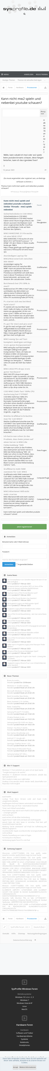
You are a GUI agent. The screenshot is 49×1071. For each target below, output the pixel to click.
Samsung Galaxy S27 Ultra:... (17, 754)
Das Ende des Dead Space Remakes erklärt (23, 632)
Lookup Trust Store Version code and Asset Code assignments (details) (24, 800)
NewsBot (10, 682)
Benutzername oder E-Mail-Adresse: (15, 542)
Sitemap (21, 933)
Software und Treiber (24, 1033)
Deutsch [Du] (39, 927)
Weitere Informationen (27, 1067)
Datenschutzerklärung (22, 940)
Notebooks (24, 1042)
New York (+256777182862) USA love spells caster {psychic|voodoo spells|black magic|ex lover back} (24, 876)
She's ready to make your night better (16, 779)
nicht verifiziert (7, 815)
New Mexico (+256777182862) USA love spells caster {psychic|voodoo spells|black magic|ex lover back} (24, 859)
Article (9, 584)
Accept (15, 1067)
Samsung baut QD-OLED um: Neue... (20, 722)
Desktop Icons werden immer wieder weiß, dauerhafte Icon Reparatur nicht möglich (24, 782)
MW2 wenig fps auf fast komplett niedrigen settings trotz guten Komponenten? (18, 342)
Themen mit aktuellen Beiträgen (30, 80)
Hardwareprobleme (24, 1036)
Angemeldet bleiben (25, 564)
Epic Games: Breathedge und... (18, 733)
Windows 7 (24, 1000)
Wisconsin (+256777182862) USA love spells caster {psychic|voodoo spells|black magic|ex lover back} (24, 854)
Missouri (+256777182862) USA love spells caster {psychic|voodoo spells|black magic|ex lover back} (24, 887)
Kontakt (6, 933)
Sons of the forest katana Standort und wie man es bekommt (25, 639)
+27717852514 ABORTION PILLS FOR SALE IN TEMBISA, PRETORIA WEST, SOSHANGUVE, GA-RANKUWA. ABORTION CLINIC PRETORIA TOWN (24, 881)
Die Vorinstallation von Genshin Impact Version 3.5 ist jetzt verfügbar (27, 581)
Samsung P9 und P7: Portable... (18, 712)
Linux (24, 1006)
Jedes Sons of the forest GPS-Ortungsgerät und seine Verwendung (26, 627)
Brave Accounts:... (13, 680)
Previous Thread (18, 192)
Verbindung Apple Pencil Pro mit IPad (16, 840)
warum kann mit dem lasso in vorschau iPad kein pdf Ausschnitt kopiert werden (24, 823)
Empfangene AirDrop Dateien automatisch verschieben (22, 803)
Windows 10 (20, 997)
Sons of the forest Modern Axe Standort (21, 598)
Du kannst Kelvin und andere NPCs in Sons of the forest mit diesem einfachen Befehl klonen (25, 587)
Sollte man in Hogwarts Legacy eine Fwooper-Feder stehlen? (26, 645)
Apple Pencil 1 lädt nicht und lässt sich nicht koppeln (21, 820)
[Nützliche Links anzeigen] (45, 87)
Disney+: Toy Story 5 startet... (17, 728)
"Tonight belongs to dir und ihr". (14, 772)
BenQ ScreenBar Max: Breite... (18, 696)
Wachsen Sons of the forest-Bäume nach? (22, 593)
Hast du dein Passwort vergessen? (15, 560)
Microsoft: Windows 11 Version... (19, 691)
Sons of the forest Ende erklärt (18, 621)
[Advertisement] (24, 44)
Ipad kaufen (6, 797)
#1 (46, 170)
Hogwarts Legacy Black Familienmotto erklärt (24, 609)
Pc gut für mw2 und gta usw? (18, 324)
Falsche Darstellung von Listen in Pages (16, 835)
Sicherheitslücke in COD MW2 (18, 213)
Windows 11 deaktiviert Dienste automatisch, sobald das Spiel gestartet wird (24, 776)
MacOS (24, 1009)
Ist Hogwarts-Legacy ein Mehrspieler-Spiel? (23, 603)
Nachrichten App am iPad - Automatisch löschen (20, 806)
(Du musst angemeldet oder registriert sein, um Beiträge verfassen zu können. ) (24, 180)
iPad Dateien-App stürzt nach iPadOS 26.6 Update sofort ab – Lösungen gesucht (24, 811)
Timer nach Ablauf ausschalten (13, 808)
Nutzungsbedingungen (37, 933)
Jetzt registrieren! (24, 527)
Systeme (24, 1039)
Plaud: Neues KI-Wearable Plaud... (19, 749)
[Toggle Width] (4, 927)
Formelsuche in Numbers (11, 838)
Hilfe (13, 933)
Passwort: (6, 552)
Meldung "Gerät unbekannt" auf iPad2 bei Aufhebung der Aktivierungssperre (24, 828)
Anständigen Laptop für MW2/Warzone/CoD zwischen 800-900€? (18, 258)
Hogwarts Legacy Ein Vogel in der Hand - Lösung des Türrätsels (26, 657)
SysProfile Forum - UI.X (19, 927)
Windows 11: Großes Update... (18, 686)
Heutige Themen (8, 80)
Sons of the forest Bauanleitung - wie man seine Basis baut (26, 615)
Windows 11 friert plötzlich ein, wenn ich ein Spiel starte (22, 770)
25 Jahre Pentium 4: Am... (16, 717)
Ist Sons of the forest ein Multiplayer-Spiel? (22, 651)
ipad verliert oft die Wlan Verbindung (16, 817)
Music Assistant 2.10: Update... (18, 701)
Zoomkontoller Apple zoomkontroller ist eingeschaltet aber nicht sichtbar (24, 832)
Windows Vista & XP (24, 1003)
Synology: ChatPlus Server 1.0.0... (19, 743)
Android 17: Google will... (16, 738)
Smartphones (24, 1045)
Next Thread (32, 192)
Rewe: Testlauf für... (14, 707)
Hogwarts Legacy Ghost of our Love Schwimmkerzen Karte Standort (26, 664)
